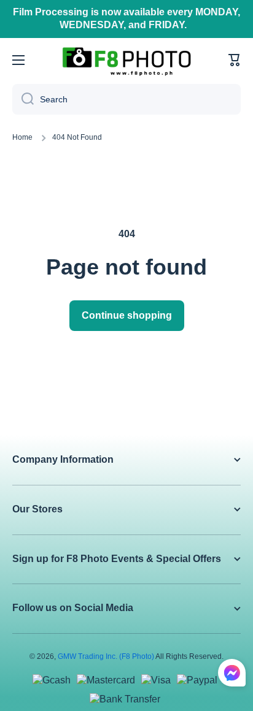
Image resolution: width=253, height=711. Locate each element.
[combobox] (126, 99)
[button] (234, 60)
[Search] (23, 99)
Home (22, 137)
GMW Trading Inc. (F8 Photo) (106, 656)
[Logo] (126, 60)
